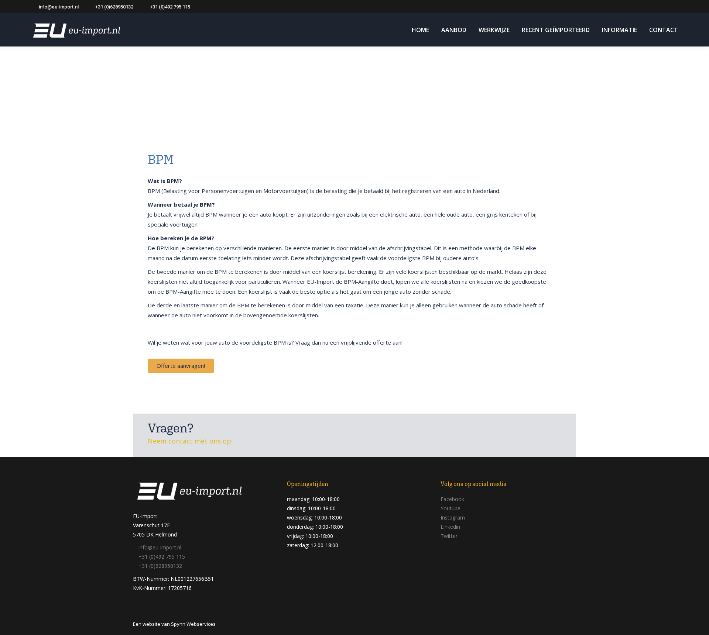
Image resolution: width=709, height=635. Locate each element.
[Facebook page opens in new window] (630, 6)
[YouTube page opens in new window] (652, 6)
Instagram (453, 517)
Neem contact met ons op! (190, 440)
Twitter (449, 535)
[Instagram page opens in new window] (663, 6)
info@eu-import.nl (59, 7)
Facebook (452, 499)
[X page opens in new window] (641, 6)
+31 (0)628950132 (114, 7)
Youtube (450, 508)
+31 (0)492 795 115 (170, 7)
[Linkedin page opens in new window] (674, 6)
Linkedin (450, 526)
